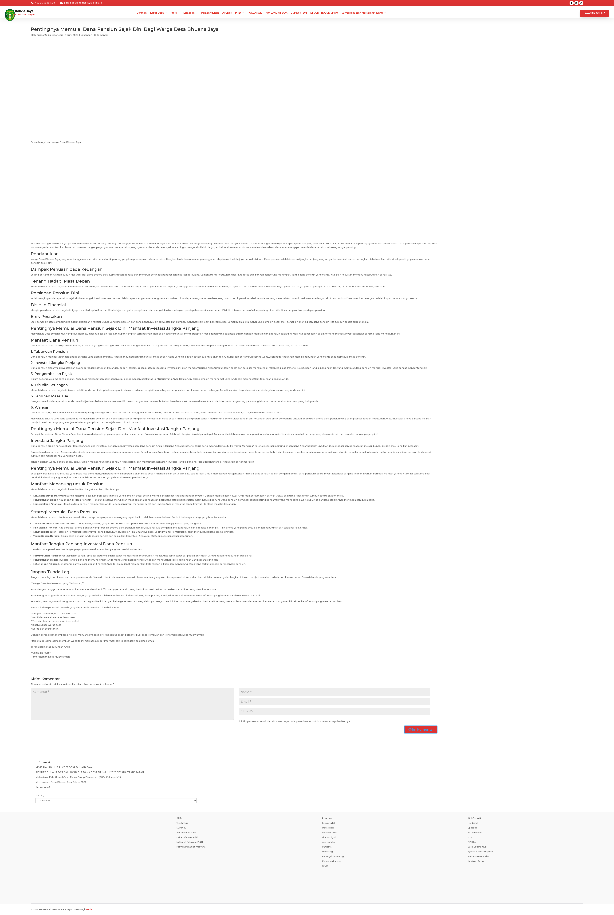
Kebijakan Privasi (476, 861)
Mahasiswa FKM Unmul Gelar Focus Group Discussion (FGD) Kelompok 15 (78, 777)
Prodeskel (473, 823)
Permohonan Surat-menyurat (191, 847)
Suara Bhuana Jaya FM (478, 847)
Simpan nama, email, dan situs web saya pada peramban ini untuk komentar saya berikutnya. (296, 721)
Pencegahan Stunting (333, 856)
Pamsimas (327, 847)
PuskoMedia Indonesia (49, 35)
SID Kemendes (475, 832)
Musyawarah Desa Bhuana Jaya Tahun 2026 (61, 782)
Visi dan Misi (182, 823)
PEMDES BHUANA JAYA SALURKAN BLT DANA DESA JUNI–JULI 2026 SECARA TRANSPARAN (89, 772)
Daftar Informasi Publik (188, 837)
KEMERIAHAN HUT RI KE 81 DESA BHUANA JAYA (64, 767)
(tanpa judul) (42, 787)
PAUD (325, 866)
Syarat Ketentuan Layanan (480, 851)
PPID (238, 13)
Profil (173, 13)
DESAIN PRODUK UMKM (324, 13)
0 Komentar (101, 35)
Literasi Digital (329, 837)
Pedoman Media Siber (478, 856)
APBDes (227, 13)
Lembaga (189, 13)
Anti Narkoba (328, 842)
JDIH (470, 837)
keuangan (86, 35)
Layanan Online (594, 13)
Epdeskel (472, 828)
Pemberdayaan (329, 832)
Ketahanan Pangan (331, 861)
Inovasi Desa (328, 828)
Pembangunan (210, 13)
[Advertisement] (234, 69)
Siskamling (327, 851)
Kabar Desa (157, 13)
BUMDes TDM (299, 13)
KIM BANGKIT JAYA (276, 13)
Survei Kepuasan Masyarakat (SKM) (362, 13)
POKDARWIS (255, 13)
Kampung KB (328, 823)
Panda (88, 909)
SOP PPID (181, 828)
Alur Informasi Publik (187, 832)
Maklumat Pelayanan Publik (190, 842)
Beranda (142, 13)
